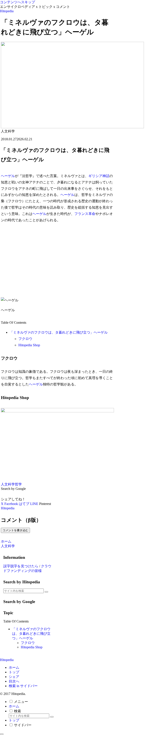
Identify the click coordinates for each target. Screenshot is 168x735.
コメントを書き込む (15, 530)
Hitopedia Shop (29, 345)
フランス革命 (84, 214)
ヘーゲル (8, 176)
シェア (14, 677)
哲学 (18, 484)
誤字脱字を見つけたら (20, 566)
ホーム (14, 667)
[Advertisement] (57, 260)
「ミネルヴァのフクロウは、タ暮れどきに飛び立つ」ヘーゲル (59, 332)
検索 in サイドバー (23, 686)
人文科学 (8, 484)
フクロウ (25, 339)
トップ (14, 672)
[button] (46, 592)
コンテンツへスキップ (17, 2)
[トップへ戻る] (2, 734)
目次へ (14, 681)
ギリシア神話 (98, 176)
